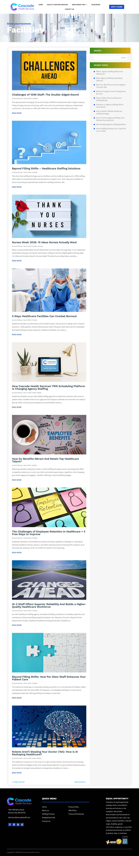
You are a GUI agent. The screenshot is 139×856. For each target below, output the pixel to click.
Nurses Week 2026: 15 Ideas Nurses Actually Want (44, 242)
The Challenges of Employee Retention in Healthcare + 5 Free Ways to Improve (48, 533)
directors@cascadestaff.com (19, 817)
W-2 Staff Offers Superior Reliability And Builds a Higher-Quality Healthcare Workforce (49, 605)
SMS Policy (72, 810)
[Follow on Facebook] (9, 824)
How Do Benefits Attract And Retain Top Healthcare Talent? (45, 460)
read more (16, 113)
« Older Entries (18, 782)
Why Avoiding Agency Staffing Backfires (111, 124)
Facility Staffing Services (57, 4)
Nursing (40, 246)
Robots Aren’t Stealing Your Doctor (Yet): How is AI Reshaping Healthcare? (45, 753)
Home (41, 4)
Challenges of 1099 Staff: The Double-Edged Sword (45, 94)
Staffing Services (48, 814)
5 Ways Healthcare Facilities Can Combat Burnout (44, 316)
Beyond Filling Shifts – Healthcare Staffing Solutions (46, 168)
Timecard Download (76, 814)
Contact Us (69, 9)
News (34, 393)
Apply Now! (116, 7)
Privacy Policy (73, 807)
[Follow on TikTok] (22, 824)
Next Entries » (80, 782)
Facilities (35, 98)
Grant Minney (18, 98)
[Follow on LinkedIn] (18, 824)
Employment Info (78, 4)
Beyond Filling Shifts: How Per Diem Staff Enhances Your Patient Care (49, 678)
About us (45, 810)
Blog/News (96, 4)
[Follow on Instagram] (14, 824)
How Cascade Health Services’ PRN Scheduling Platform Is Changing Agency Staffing (48, 387)
